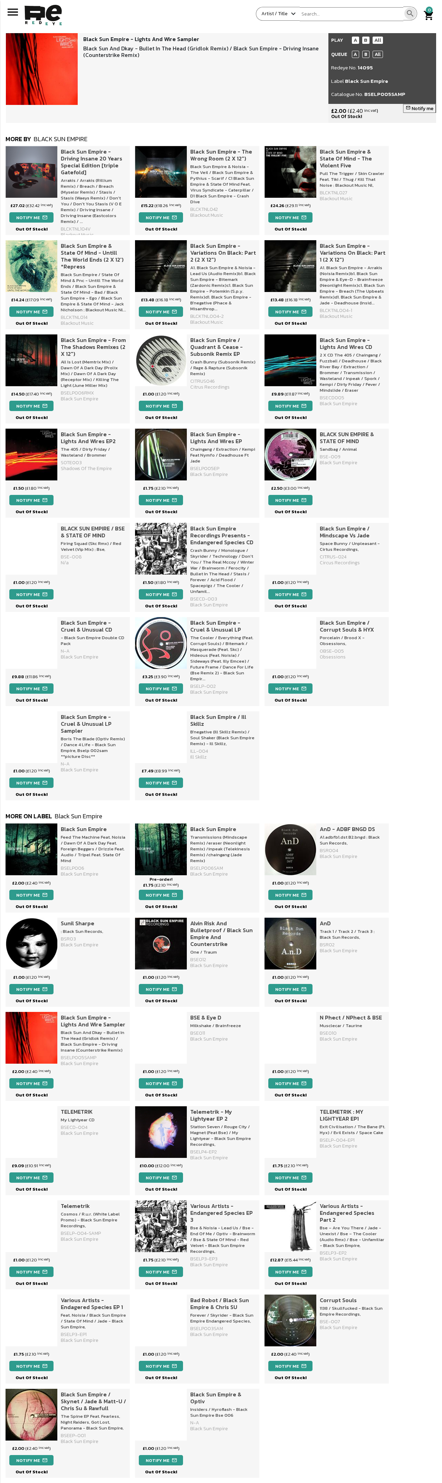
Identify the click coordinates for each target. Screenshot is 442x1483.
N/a (65, 562)
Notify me (419, 108)
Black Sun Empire (366, 81)
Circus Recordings (340, 562)
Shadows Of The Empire (86, 468)
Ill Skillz (198, 757)
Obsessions (333, 657)
